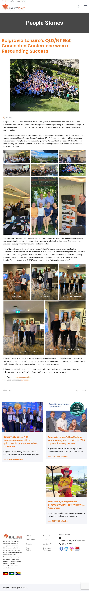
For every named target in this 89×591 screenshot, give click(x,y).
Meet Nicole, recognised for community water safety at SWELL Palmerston (66, 504)
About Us (46, 535)
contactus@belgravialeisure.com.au (73, 541)
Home (28, 535)
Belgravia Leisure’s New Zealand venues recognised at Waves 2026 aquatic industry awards (66, 440)
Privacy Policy (29, 549)
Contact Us (47, 544)
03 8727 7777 (67, 544)
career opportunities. (24, 377)
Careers (29, 544)
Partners (46, 540)
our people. (25, 380)
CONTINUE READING (15, 459)
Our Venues (30, 540)
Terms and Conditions (47, 549)
